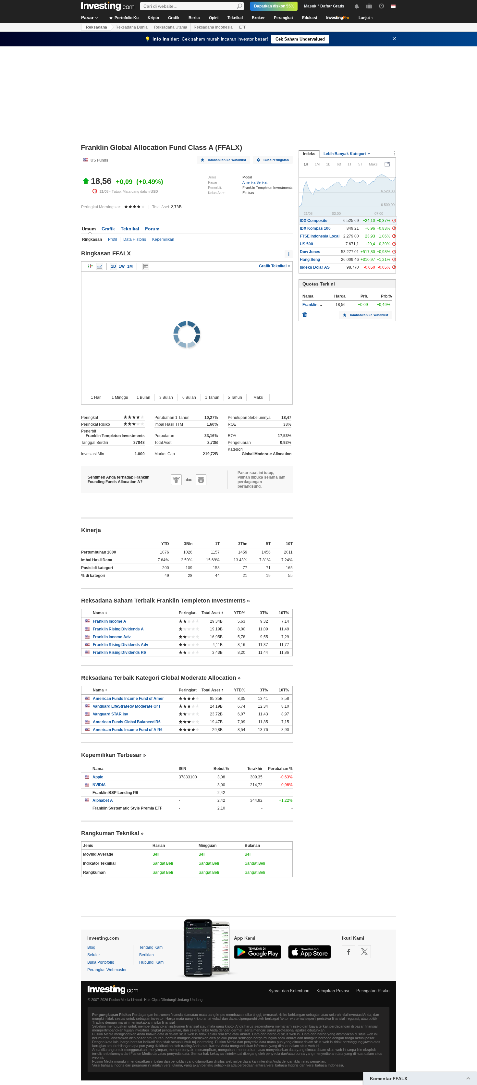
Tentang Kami (151, 947)
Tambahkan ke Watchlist (226, 160)
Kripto (153, 18)
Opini (213, 18)
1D (113, 266)
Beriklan (146, 955)
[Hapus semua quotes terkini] (304, 313)
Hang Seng (310, 259)
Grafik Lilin (90, 266)
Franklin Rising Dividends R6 (119, 652)
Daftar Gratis (332, 6)
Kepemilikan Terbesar (111, 755)
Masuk (310, 6)
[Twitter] (364, 951)
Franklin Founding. (319, 304)
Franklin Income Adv (112, 637)
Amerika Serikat (254, 182)
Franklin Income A (109, 621)
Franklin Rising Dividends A (118, 629)
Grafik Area (99, 266)
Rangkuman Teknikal (110, 833)
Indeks (309, 154)
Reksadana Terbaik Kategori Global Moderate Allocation (158, 678)
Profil (112, 239)
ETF (242, 27)
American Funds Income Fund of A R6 (128, 729)
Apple (97, 777)
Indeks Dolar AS (315, 267)
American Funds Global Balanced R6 (127, 722)
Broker (258, 18)
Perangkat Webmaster (107, 970)
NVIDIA (99, 785)
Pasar (87, 17)
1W (122, 266)
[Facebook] (348, 951)
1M (130, 266)
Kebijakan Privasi (332, 990)
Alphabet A (102, 800)
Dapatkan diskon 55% (274, 6)
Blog (91, 947)
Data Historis (134, 239)
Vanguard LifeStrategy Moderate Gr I (126, 706)
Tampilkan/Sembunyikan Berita (145, 266)
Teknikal (235, 18)
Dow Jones (310, 252)
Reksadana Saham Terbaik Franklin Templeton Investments (163, 600)
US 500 (306, 244)
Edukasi (309, 18)
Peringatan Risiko (372, 990)
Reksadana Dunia (132, 27)
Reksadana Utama (170, 27)
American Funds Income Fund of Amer (128, 698)
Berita (194, 18)
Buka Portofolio (100, 962)
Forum (152, 228)
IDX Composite (313, 220)
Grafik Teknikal (273, 266)
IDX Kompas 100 (315, 228)
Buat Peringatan (276, 160)
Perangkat (283, 18)
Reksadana (96, 27)
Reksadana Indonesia (213, 27)
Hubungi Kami (152, 962)
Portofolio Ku (126, 18)
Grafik (173, 18)
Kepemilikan (163, 239)
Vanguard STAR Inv (110, 714)
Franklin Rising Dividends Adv (120, 644)
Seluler (93, 955)
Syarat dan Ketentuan (288, 990)
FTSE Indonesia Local (319, 236)
